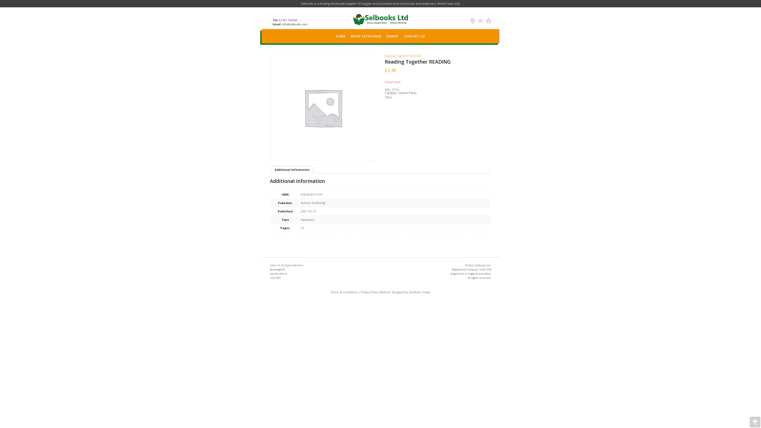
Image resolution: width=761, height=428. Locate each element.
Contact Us (414, 36)
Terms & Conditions (344, 292)
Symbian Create (420, 292)
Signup (392, 36)
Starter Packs (408, 93)
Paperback (307, 220)
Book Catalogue (366, 36)
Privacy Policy (370, 292)
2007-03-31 (308, 211)
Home (341, 36)
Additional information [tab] (292, 170)
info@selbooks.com (294, 24)
